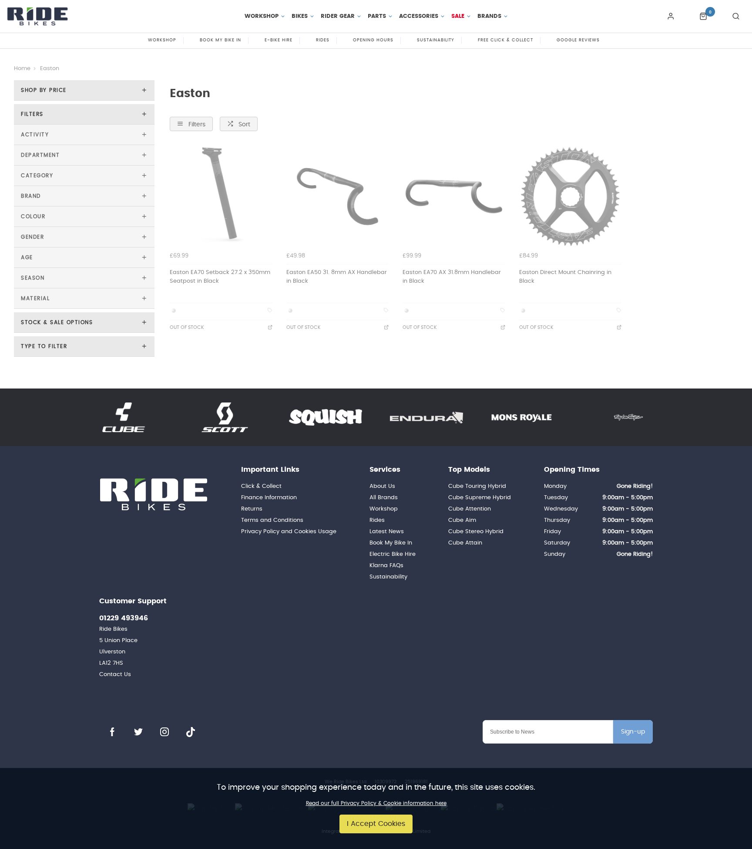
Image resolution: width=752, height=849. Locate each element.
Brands (489, 16)
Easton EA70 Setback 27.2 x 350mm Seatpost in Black (220, 276)
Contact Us (115, 674)
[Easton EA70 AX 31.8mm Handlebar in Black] (454, 196)
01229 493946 (123, 618)
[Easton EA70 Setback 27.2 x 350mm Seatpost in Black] (221, 196)
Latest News (386, 531)
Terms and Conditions (272, 520)
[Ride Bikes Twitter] (138, 731)
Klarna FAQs (386, 565)
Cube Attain (465, 543)
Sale (457, 16)
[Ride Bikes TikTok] (190, 731)
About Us (382, 486)
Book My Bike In (390, 543)
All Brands (383, 498)
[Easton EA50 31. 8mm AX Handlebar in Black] (337, 196)
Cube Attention (469, 509)
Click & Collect (261, 486)
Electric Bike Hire (392, 554)
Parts (377, 16)
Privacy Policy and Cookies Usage (288, 531)
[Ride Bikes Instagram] (164, 731)
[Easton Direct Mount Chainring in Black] (570, 196)
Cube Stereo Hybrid (476, 531)
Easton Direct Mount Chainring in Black (565, 276)
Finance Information (269, 498)
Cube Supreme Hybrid (479, 498)
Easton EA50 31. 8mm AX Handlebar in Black (336, 276)
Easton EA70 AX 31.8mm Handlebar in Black (452, 276)
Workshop (262, 16)
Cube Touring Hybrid (477, 486)
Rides (377, 520)
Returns (251, 509)
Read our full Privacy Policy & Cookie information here (376, 803)
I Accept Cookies (376, 823)
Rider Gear (338, 16)
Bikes (300, 16)
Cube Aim (462, 520)
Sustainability (388, 577)
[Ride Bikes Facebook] (112, 731)
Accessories (418, 16)
